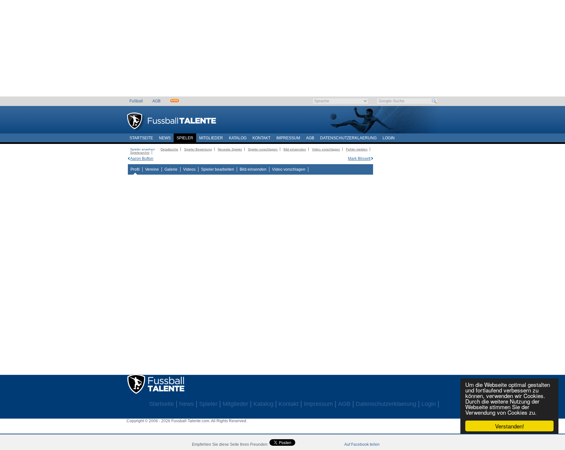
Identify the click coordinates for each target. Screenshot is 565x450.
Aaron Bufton (141, 158)
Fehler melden (357, 149)
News (165, 138)
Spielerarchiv (139, 152)
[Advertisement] (283, 50)
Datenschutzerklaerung (348, 138)
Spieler (185, 138)
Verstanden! (509, 426)
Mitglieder (211, 138)
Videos (189, 169)
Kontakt (261, 138)
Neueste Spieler (230, 149)
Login (389, 138)
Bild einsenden (294, 149)
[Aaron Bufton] (128, 158)
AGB (156, 101)
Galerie (171, 169)
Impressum (288, 138)
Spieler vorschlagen (263, 149)
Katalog (238, 138)
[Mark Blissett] (372, 158)
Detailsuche (169, 149)
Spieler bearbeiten (217, 169)
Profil (135, 169)
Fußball (136, 101)
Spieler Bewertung (198, 149)
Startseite (141, 138)
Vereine (152, 169)
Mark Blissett (359, 158)
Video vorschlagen (326, 149)
